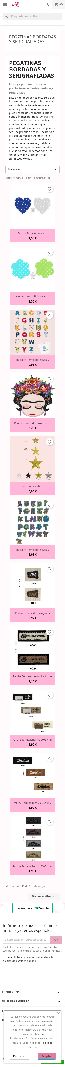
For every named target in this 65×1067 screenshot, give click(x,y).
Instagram (16, 971)
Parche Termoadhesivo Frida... (32, 423)
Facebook (6, 971)
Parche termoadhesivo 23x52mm (33, 866)
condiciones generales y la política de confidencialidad (28, 959)
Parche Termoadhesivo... (32, 233)
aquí (42, 1034)
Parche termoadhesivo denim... (32, 803)
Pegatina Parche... (33, 486)
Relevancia (32, 169)
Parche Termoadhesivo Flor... (32, 296)
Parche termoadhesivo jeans (32, 613)
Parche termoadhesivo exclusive (32, 676)
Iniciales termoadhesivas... (32, 359)
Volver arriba (44, 896)
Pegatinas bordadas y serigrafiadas (32, 39)
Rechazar (19, 1056)
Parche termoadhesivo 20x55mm (33, 739)
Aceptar (46, 1056)
